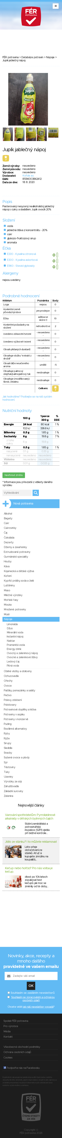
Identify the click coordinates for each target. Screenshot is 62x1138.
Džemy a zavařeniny (15, 547)
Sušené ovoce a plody (16, 757)
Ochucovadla (11, 676)
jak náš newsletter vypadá (38, 1007)
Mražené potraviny (15, 609)
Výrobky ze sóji (12, 781)
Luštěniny (9, 585)
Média (6, 1031)
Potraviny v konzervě (16, 719)
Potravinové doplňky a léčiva (20, 709)
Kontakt (8, 1036)
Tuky (6, 772)
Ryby (7, 733)
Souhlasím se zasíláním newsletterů (33, 993)
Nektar (11, 641)
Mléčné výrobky (13, 595)
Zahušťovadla (11, 786)
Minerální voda (15, 632)
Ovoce (8, 685)
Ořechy (8, 681)
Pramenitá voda (16, 645)
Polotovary (10, 705)
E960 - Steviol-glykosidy (21, 266)
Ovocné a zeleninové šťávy (22, 657)
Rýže (7, 738)
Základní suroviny (13, 791)
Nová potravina (23, 503)
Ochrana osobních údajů (17, 1052)
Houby (7, 561)
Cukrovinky (10, 528)
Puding (7, 724)
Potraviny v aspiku (14, 714)
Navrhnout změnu (14, 475)
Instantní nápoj (15, 636)
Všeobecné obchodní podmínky (21, 1047)
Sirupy (7, 743)
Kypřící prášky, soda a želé (19, 580)
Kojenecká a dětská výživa (19, 571)
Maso (7, 590)
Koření (7, 576)
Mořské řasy (11, 600)
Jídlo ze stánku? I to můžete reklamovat (31, 841)
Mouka (7, 604)
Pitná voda (13, 665)
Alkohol (8, 513)
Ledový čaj (13, 661)
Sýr (6, 762)
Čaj (5, 532)
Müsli (6, 614)
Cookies (7, 1057)
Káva (6, 566)
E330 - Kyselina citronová (21, 254)
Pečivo (7, 695)
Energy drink (14, 649)
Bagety (8, 518)
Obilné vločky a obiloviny (18, 671)
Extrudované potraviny (17, 552)
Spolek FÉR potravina (15, 1021)
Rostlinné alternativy (15, 728)
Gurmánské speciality (16, 556)
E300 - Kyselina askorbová (22, 260)
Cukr (6, 523)
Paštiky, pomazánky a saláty (19, 690)
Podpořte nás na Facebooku (23, 1068)
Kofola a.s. (28, 175)
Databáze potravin (32, 57)
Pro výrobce (10, 1026)
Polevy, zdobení (12, 700)
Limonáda (12, 624)
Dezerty (8, 542)
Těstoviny (9, 767)
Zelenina (8, 796)
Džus (10, 628)
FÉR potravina (10, 57)
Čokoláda (9, 537)
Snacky (8, 752)
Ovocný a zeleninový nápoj (22, 653)
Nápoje (50, 57)
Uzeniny (8, 776)
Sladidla (8, 748)
